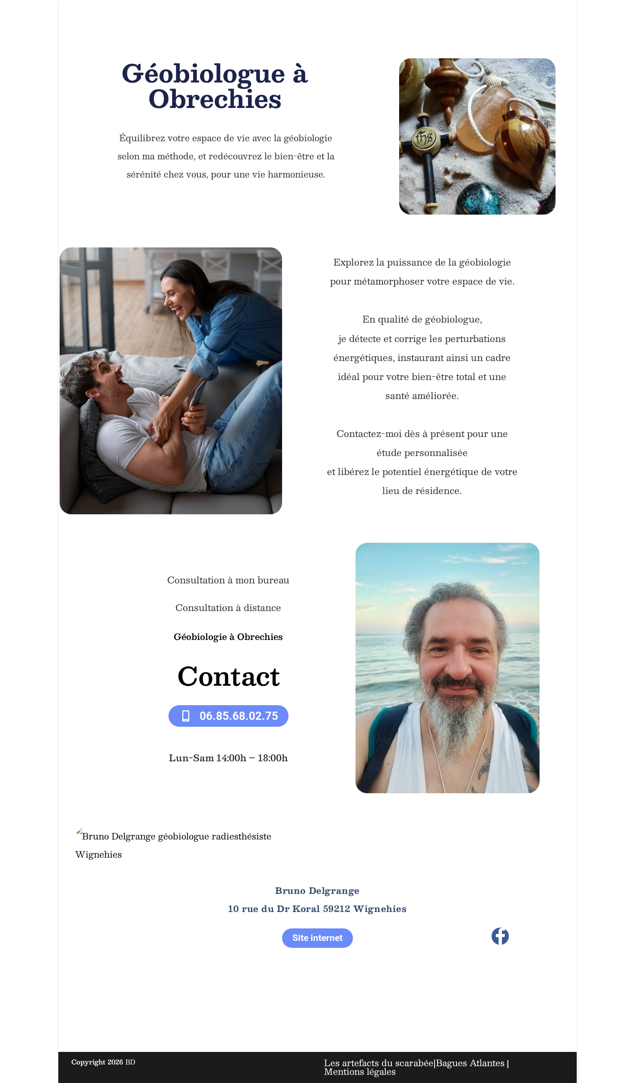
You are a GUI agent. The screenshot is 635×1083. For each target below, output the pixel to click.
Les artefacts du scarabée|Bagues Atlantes (414, 1062)
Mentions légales (360, 1071)
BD (130, 1061)
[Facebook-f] (500, 936)
